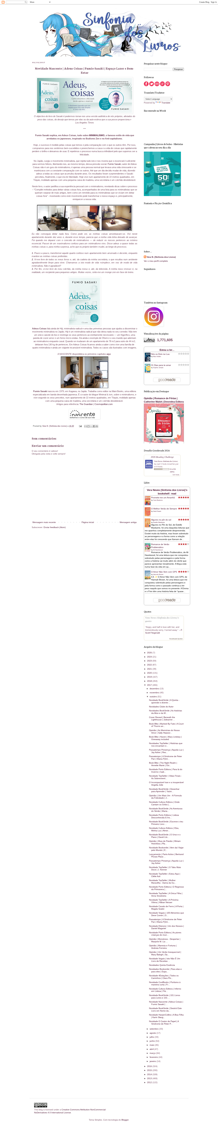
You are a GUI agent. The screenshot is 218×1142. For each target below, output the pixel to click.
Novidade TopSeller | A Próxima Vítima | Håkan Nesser (163, 901)
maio (152, 1045)
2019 (149, 677)
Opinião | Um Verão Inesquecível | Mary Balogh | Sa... (165, 953)
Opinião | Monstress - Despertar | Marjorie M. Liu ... (164, 940)
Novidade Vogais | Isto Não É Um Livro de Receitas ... (164, 959)
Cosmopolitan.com (103, 404)
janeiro (153, 1061)
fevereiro (154, 1057)
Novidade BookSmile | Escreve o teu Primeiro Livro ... (166, 822)
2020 (149, 673)
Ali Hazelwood (158, 550)
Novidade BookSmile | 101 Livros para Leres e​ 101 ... (164, 996)
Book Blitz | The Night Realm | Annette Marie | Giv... (163, 764)
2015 (149, 1070)
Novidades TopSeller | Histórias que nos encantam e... (165, 744)
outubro (153, 696)
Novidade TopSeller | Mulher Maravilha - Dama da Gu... (162, 881)
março (153, 1053)
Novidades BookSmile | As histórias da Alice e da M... (165, 711)
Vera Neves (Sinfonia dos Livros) (166, 461)
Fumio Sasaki (114, 164)
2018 (149, 681)
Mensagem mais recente (44, 522)
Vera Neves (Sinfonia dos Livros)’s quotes (162, 619)
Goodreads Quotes (176, 639)
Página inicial (88, 522)
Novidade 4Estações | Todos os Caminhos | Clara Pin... (164, 976)
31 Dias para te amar (161, 365)
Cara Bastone (158, 500)
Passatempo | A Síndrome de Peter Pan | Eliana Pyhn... (165, 757)
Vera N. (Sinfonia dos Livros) (161, 257)
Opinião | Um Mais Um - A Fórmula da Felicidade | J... (165, 796)
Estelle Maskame (159, 522)
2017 (149, 685)
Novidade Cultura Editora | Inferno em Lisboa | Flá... (165, 990)
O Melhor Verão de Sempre (164, 508)
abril (152, 1049)
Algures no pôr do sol (161, 520)
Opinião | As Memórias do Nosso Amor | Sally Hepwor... (164, 731)
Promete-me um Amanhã (163, 497)
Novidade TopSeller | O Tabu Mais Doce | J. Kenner (165, 868)
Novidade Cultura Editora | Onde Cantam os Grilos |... (164, 803)
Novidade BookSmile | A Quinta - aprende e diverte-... (164, 701)
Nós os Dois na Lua (160, 354)
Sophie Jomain (158, 367)
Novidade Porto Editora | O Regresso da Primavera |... (166, 888)
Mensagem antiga (128, 522)
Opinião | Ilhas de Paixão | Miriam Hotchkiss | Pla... (165, 842)
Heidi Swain (157, 511)
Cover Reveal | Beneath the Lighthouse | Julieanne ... (162, 718)
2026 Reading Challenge (162, 456)
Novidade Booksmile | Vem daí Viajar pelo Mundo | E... (166, 848)
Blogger (125, 1120)
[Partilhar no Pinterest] (96, 426)
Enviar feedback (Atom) (55, 527)
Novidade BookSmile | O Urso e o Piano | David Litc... (164, 835)
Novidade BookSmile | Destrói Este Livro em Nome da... (165, 1009)
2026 (149, 652)
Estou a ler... (167, 350)
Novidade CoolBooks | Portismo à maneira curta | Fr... (164, 983)
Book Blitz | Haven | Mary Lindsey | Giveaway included (165, 738)
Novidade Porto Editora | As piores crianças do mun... (165, 933)
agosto (153, 1033)
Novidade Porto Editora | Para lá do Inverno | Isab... (165, 770)
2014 (149, 1074)
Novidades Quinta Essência (162, 965)
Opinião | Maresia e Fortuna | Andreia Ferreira (163, 946)
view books (175, 475)
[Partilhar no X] (91, 426)
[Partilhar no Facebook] (94, 426)
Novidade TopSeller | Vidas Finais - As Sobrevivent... (165, 777)
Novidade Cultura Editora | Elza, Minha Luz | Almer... (164, 829)
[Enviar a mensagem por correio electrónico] (80, 426)
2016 (149, 1066)
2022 (149, 665)
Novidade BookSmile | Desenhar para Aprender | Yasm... (164, 790)
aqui (108, 354)
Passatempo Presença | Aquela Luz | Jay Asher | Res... (166, 751)
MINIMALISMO (97, 135)
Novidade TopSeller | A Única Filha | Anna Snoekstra (165, 894)
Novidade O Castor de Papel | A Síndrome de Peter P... (164, 1022)
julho (152, 1037)
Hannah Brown (158, 574)
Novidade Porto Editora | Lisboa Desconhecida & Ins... (164, 816)
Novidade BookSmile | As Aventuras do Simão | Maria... (165, 809)
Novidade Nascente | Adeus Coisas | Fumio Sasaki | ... (166, 1003)
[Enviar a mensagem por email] (85, 426)
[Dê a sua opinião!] (88, 426)
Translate (165, 102)
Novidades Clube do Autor (161, 706)
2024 (149, 657)
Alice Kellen (157, 356)
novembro (155, 692)
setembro (154, 1029)
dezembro (155, 688)
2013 (149, 1078)
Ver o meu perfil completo (156, 261)
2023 (149, 661)
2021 (149, 669)
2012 (149, 1082)
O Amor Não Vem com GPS (164, 572)
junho (152, 1041)
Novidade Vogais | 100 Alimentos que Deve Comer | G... (166, 914)
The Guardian (86, 404)
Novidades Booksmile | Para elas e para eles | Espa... (165, 970)
